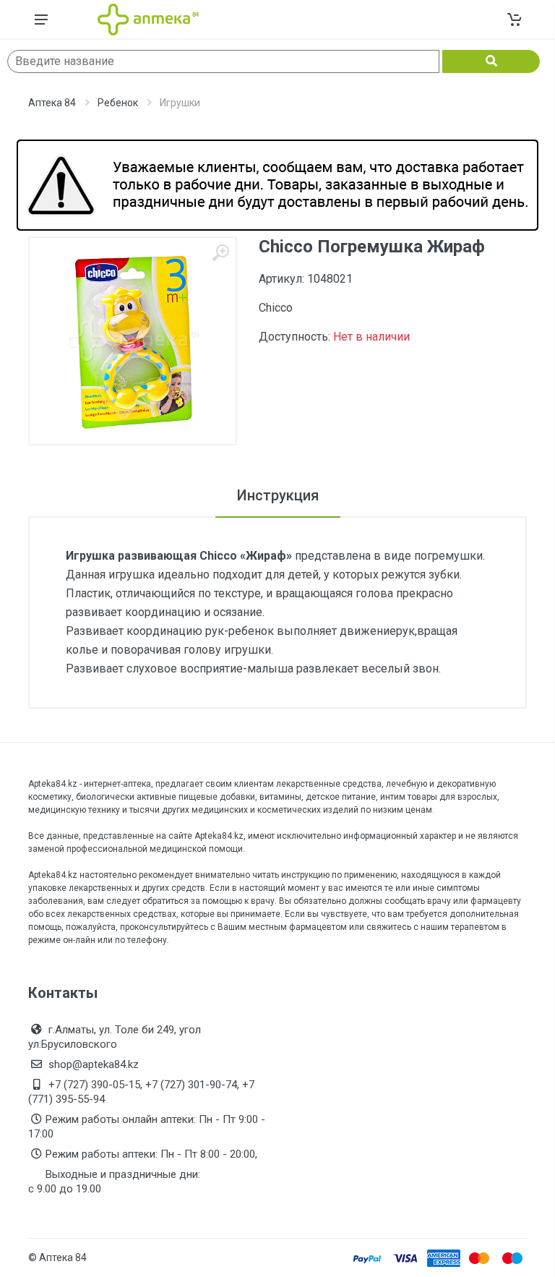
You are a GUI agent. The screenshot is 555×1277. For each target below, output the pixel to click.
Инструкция (278, 495)
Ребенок (118, 102)
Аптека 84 (52, 102)
